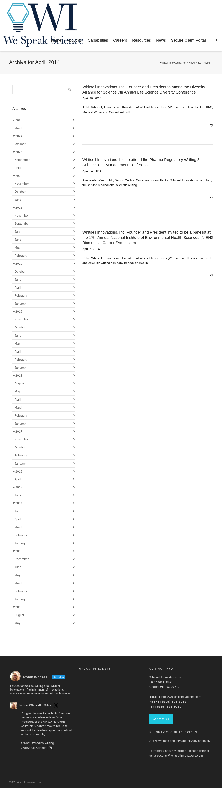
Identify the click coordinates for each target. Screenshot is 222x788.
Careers (120, 40)
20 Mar (48, 705)
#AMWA (26, 743)
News (161, 40)
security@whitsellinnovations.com (180, 755)
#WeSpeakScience (33, 748)
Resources (141, 40)
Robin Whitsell (30, 705)
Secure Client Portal (188, 40)
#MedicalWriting (43, 743)
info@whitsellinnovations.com (181, 696)
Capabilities (98, 40)
